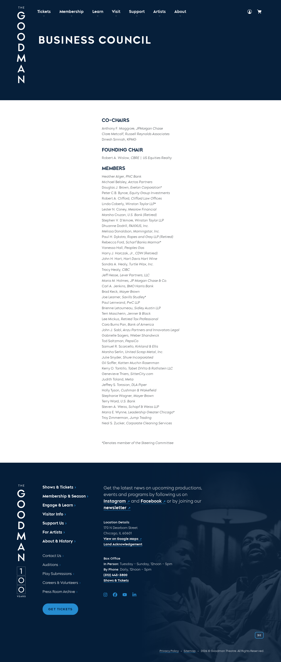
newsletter (115, 507)
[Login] (249, 11)
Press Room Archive (59, 592)
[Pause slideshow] (259, 635)
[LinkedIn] (134, 595)
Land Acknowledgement (123, 544)
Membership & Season (64, 496)
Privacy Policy (169, 651)
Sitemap (190, 651)
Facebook (151, 501)
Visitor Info (53, 514)
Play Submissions (57, 574)
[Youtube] (125, 595)
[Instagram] (105, 595)
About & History (58, 541)
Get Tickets (60, 609)
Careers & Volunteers (60, 583)
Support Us (53, 523)
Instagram (115, 501)
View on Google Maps (121, 539)
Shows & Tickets (58, 487)
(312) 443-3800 (115, 575)
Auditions (50, 565)
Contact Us (52, 556)
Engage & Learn (58, 505)
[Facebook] (115, 595)
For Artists (52, 532)
